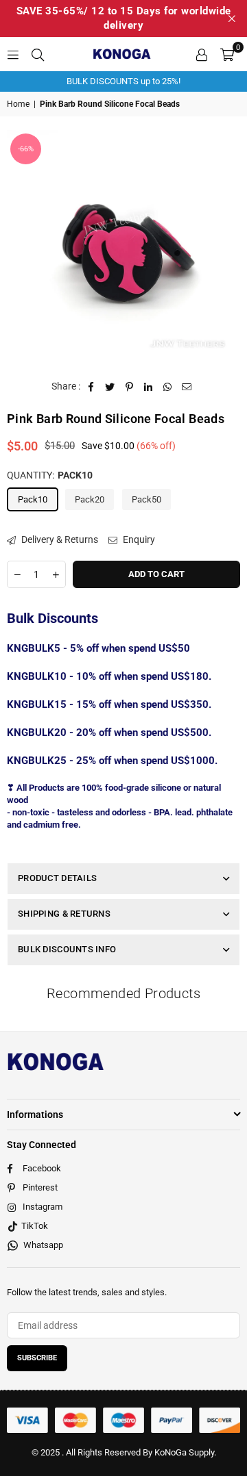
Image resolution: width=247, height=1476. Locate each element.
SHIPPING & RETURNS (64, 913)
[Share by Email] (187, 387)
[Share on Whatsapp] (168, 387)
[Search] (37, 54)
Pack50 (146, 499)
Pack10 (32, 499)
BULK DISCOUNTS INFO (67, 949)
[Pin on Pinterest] (129, 387)
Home (18, 104)
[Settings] (201, 54)
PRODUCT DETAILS (57, 878)
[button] (227, 54)
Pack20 (89, 499)
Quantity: (50, 475)
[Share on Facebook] (91, 387)
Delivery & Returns (58, 539)
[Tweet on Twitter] (110, 387)
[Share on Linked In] (148, 387)
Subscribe (37, 1357)
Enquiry (138, 539)
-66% (26, 148)
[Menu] (13, 54)
